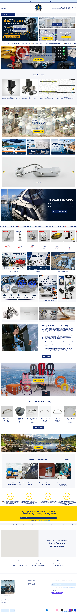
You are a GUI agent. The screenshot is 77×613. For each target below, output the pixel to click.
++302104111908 (66, 7)
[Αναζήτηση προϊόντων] (17, 14)
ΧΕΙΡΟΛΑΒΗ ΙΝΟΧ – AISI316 (7, 418)
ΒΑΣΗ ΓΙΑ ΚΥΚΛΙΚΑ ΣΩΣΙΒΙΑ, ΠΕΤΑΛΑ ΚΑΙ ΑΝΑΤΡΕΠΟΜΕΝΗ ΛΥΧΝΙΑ (69, 245)
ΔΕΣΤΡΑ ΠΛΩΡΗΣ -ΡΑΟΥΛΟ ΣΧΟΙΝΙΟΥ (19, 419)
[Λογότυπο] (38, 8)
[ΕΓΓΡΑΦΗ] (55, 518)
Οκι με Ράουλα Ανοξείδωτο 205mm (32, 419)
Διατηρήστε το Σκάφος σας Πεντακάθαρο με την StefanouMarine (63, 484)
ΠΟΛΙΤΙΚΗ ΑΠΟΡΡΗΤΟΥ (30, 580)
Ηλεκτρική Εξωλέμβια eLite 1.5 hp (55, 326)
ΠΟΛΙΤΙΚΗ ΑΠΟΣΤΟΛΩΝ (30, 583)
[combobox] (46, 14)
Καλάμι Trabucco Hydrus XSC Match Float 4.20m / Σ (66, 99)
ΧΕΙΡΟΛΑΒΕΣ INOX (57, 418)
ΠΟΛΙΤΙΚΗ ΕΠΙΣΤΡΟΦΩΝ (30, 582)
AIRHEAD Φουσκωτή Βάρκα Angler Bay (57, 244)
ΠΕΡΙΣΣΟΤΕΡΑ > (68, 459)
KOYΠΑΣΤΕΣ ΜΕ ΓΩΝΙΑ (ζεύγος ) (70, 419)
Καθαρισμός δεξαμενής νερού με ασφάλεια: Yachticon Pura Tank (13, 483)
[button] (75, 7)
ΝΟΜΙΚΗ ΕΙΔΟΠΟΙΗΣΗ (30, 584)
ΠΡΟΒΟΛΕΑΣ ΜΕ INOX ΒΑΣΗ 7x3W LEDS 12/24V (44, 244)
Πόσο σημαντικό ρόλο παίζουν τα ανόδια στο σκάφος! (46, 483)
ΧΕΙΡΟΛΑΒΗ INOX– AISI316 (44, 418)
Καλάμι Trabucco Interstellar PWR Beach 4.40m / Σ (47, 98)
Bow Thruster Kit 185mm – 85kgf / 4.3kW (29, 98)
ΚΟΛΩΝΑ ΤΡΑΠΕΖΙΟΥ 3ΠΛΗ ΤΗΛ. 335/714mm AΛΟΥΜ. (20, 244)
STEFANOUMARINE (64, 611)
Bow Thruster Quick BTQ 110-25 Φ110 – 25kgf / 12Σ (11, 98)
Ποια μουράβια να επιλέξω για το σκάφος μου (30, 483)
